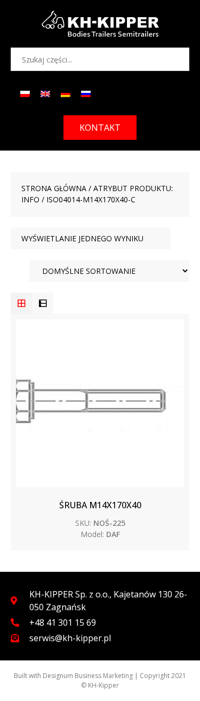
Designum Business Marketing (88, 675)
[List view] (42, 303)
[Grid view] (21, 303)
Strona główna (53, 188)
